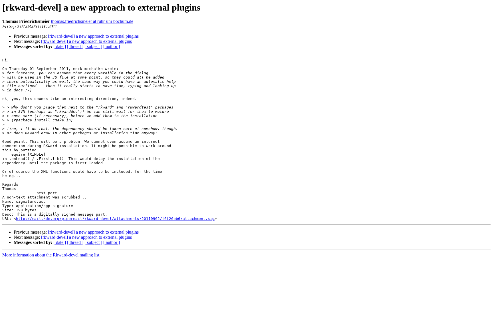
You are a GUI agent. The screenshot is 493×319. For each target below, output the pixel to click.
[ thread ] (75, 46)
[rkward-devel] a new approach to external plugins (93, 36)
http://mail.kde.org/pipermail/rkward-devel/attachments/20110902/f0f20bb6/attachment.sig (115, 218)
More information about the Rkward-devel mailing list (50, 254)
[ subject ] (93, 46)
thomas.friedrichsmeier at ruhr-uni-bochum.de (92, 21)
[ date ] (59, 46)
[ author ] (111, 46)
